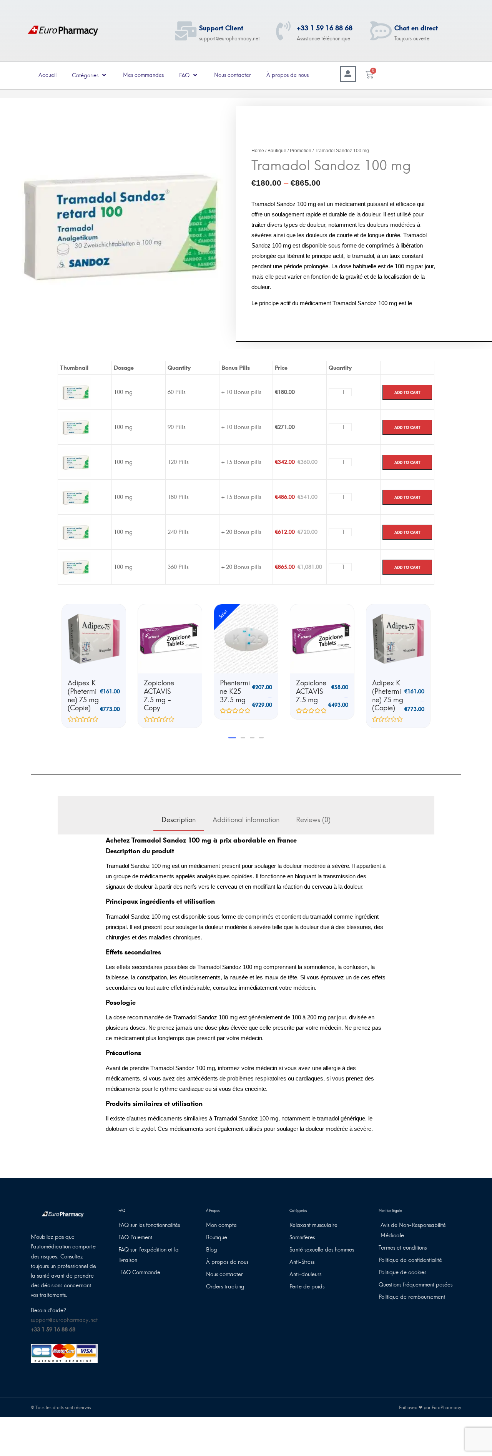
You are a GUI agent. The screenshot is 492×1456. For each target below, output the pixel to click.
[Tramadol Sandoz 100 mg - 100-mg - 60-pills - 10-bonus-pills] (75, 391)
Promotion (300, 150)
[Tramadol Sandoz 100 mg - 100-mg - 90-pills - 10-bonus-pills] (75, 426)
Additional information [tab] (246, 820)
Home (257, 150)
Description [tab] (178, 820)
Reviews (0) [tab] (313, 820)
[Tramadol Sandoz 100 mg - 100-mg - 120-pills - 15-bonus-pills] (75, 461)
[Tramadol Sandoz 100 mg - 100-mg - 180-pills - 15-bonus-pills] (75, 496)
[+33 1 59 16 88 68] (283, 30)
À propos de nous (287, 75)
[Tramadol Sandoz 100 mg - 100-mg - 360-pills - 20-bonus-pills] (75, 566)
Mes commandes (143, 75)
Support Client (221, 28)
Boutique (277, 150)
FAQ (184, 75)
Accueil (47, 75)
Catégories (85, 75)
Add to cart (407, 392)
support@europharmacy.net (64, 1320)
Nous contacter (232, 75)
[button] (230, 737)
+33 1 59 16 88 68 (324, 28)
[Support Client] (185, 30)
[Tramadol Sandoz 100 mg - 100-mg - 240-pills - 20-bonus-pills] (75, 531)
